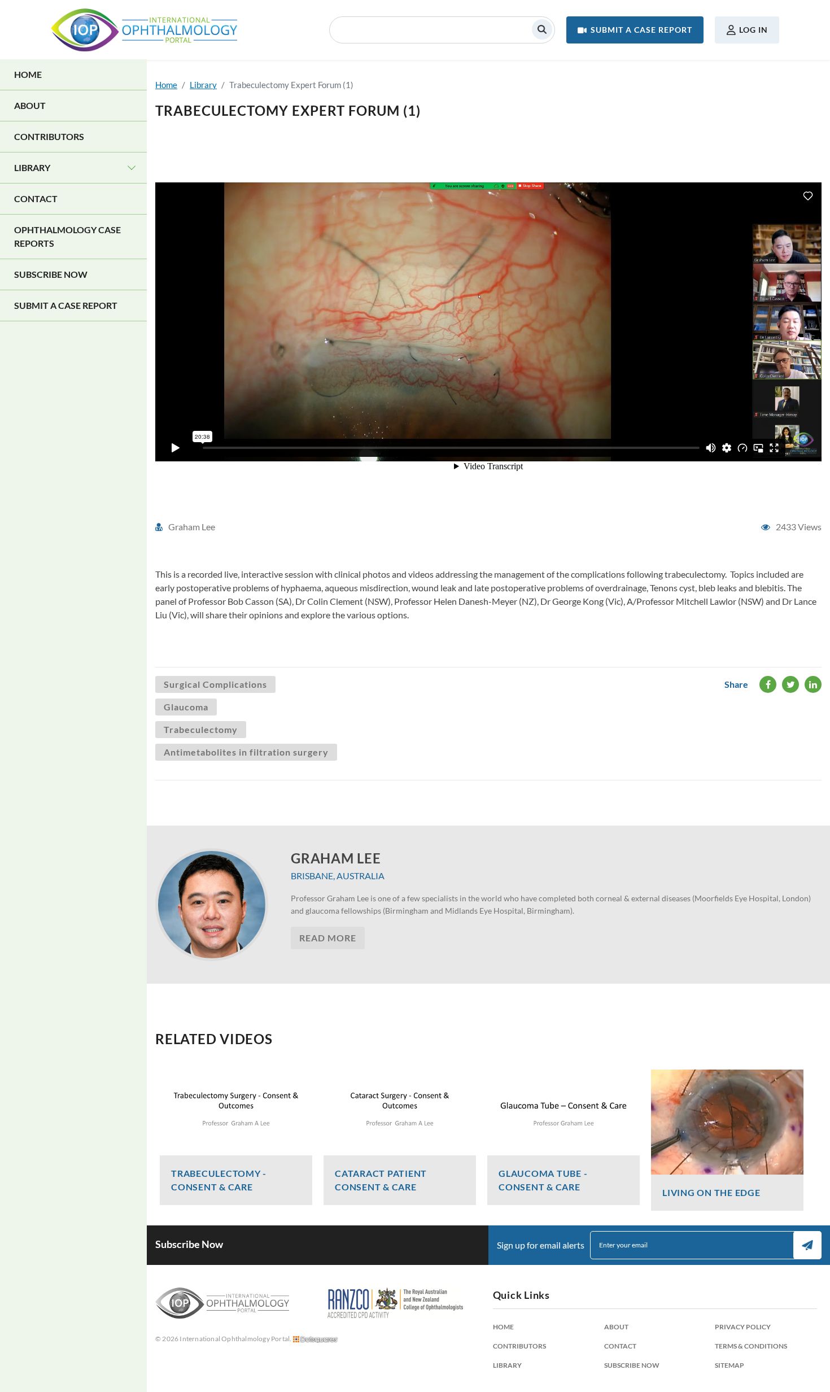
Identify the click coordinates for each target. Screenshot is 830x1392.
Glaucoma (186, 706)
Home (28, 74)
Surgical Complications (215, 684)
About (30, 105)
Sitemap (729, 1365)
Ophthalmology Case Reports (67, 236)
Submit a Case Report (641, 29)
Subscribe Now (51, 274)
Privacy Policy (743, 1327)
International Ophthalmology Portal (144, 29)
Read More (327, 937)
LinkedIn (813, 684)
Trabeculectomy (201, 729)
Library (32, 167)
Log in (753, 29)
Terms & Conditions (751, 1346)
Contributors (49, 136)
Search (542, 29)
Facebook (767, 684)
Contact (36, 198)
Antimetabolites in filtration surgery (246, 752)
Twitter (790, 684)
